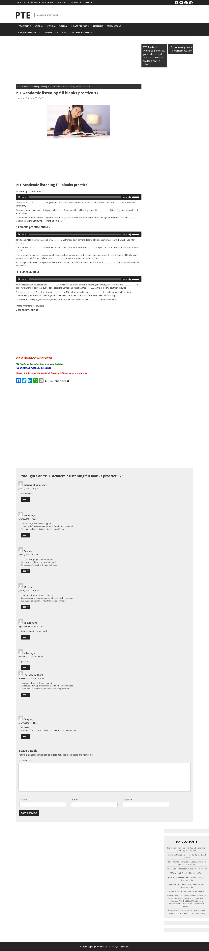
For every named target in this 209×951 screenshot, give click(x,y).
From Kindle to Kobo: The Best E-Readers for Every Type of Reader (186, 849)
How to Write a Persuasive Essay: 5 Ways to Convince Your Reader (186, 863)
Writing (63, 26)
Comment (25, 760)
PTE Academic (24, 26)
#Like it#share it (57, 381)
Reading (39, 26)
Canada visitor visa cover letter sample (186, 891)
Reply (26, 499)
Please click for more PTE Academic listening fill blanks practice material (51, 373)
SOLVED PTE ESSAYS (80, 26)
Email (76, 799)
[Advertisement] (78, 61)
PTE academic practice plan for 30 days (186, 873)
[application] (78, 197)
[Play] (19, 197)
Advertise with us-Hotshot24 (40, 2)
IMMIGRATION (51, 32)
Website (128, 799)
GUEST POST (89, 2)
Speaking (51, 26)
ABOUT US (21, 2)
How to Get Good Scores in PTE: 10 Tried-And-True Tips (186, 856)
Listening (98, 26)
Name (24, 799)
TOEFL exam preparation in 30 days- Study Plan (186, 868)
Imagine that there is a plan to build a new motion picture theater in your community (186, 912)
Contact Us (61, 2)
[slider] (136, 196)
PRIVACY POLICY (75, 2)
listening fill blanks (35, 98)
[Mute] (129, 197)
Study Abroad (114, 26)
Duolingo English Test (29, 32)
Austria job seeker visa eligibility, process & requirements (186, 878)
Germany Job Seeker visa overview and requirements (186, 885)
